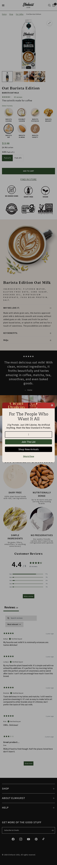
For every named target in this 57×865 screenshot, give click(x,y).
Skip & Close (28, 456)
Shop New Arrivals (28, 449)
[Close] (52, 405)
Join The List (28, 441)
